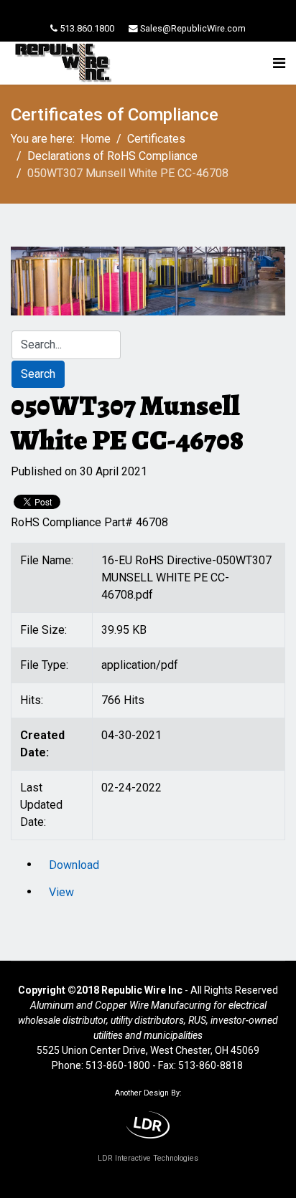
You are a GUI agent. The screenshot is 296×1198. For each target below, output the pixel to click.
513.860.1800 (87, 28)
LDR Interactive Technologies (148, 1158)
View (61, 892)
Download (74, 865)
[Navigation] (279, 63)
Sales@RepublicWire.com (193, 28)
